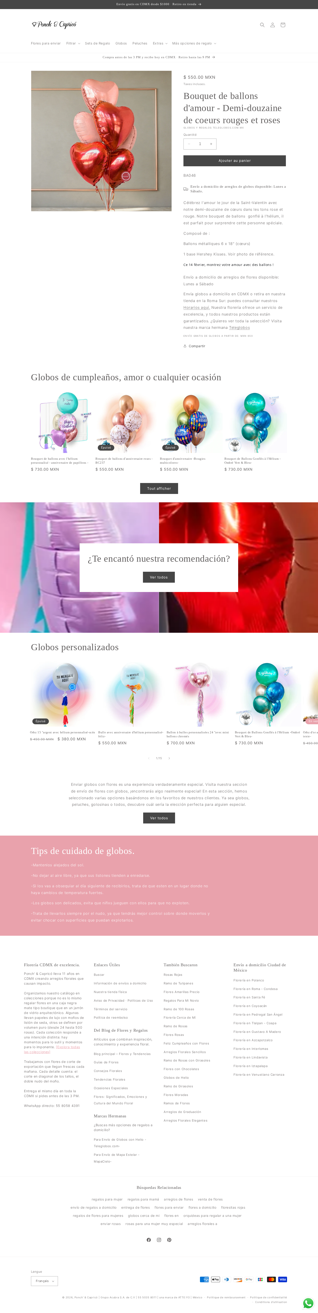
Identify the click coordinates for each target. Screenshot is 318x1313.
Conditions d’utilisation (271, 1302)
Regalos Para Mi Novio (181, 1000)
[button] (73, 43)
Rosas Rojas (173, 974)
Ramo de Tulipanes (178, 983)
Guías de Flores (106, 1062)
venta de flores (210, 1199)
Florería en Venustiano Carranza (258, 1074)
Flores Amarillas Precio (182, 992)
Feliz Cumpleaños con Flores (186, 1043)
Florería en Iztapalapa (250, 1066)
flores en (171, 1215)
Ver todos (159, 577)
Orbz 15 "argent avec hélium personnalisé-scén (62, 732)
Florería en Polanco (248, 980)
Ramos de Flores (177, 1103)
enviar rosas (111, 1224)
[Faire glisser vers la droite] (169, 758)
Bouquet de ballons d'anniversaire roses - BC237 (124, 460)
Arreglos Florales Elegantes (185, 1120)
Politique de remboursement (226, 1297)
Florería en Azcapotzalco (253, 1040)
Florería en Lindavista (250, 1057)
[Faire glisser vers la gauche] (149, 758)
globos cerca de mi (144, 1215)
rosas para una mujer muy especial (154, 1224)
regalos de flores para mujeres (98, 1215)
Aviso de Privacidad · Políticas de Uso (123, 1000)
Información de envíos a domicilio (120, 983)
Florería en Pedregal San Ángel (258, 1014)
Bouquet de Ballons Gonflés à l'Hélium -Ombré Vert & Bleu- (252, 460)
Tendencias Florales (109, 1079)
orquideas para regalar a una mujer (212, 1215)
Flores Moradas (176, 1094)
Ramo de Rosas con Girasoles (187, 1060)
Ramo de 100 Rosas (179, 1009)
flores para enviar (169, 1207)
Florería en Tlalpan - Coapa (254, 1023)
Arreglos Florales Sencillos (185, 1052)
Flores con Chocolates (181, 1069)
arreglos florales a (202, 1224)
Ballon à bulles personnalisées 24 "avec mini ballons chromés (198, 734)
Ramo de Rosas (176, 1026)
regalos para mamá (143, 1199)
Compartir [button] (197, 346)
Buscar (99, 974)
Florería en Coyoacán (250, 1006)
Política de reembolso (111, 1017)
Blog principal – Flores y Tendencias (122, 1053)
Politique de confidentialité (268, 1297)
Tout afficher (159, 488)
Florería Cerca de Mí (180, 1017)
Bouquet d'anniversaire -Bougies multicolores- (183, 460)
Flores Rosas (174, 1035)
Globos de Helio (176, 1077)
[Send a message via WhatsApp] (308, 1303)
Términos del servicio (111, 1009)
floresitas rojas (233, 1207)
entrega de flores (135, 1207)
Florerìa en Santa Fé (249, 997)
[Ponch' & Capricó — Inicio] (54, 25)
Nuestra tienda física (110, 992)
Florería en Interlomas (250, 1049)
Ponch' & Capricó (86, 1297)
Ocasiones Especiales (111, 1088)
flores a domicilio (203, 1207)
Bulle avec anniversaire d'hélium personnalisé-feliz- (130, 734)
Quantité (190, 134)
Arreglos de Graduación (182, 1112)
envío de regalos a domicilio (94, 1207)
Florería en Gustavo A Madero (257, 1031)
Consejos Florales (108, 1071)
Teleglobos (239, 327)
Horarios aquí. (196, 307)
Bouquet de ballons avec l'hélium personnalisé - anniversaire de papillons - (59, 460)
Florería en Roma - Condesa (255, 988)
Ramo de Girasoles (178, 1086)
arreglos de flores (178, 1199)
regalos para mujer (107, 1199)
